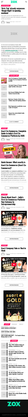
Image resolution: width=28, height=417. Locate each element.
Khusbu (8, 22)
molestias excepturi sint (11, 50)
